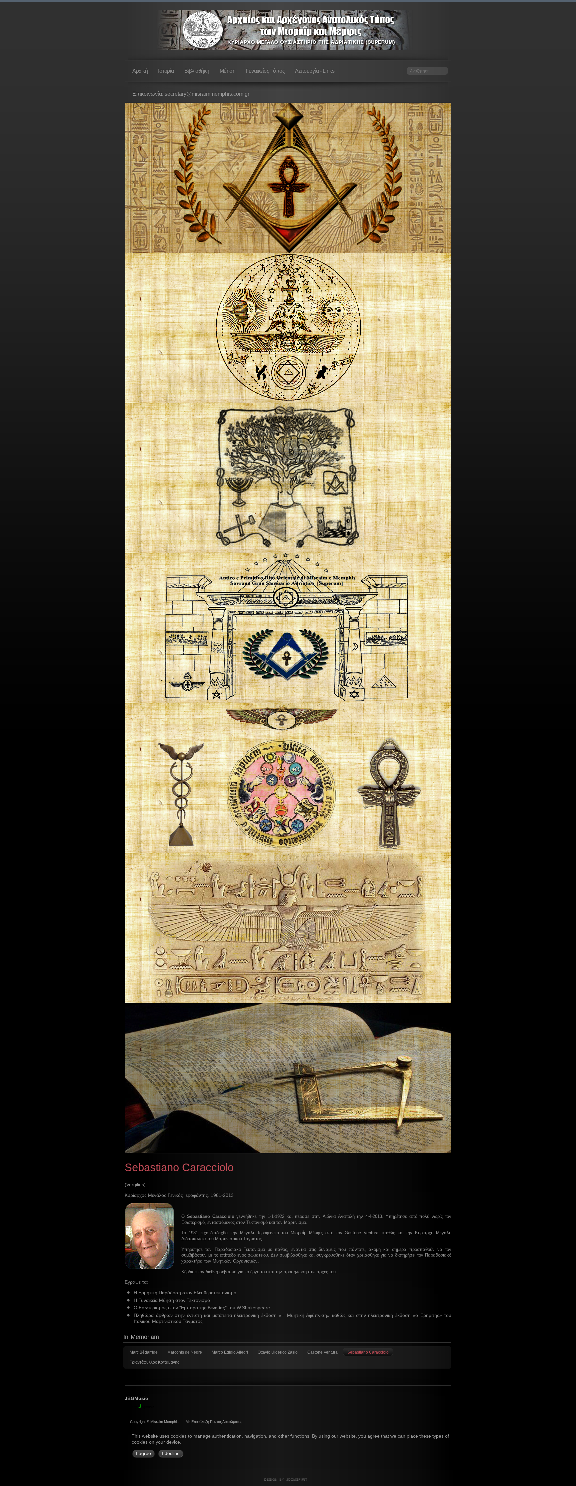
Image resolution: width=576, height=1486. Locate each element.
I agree (143, 1453)
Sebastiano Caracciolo (368, 1352)
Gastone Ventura (322, 1352)
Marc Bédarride (144, 1352)
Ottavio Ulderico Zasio (278, 1352)
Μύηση (228, 71)
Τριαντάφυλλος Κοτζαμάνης (154, 1362)
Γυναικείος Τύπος (265, 71)
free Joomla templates (288, 1479)
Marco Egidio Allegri (230, 1352)
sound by (131, 1407)
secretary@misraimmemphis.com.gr (207, 94)
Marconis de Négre (184, 1352)
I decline (171, 1453)
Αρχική (140, 71)
